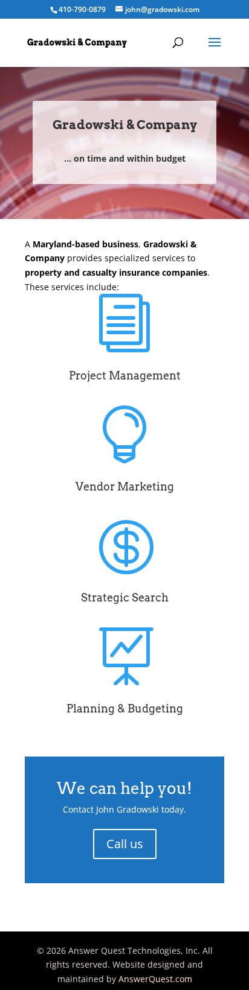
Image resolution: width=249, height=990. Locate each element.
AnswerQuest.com (155, 979)
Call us (124, 844)
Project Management (125, 375)
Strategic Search (125, 597)
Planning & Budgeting (124, 708)
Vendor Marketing (125, 486)
